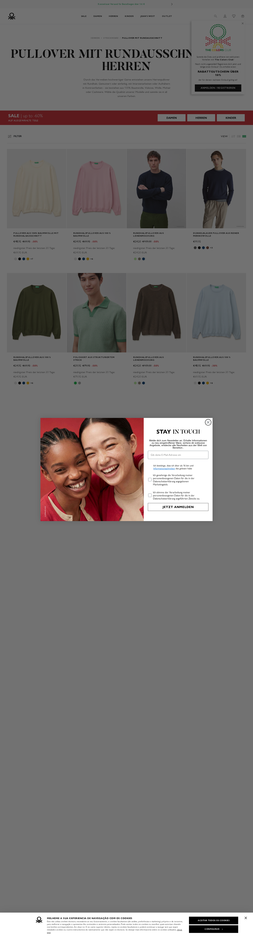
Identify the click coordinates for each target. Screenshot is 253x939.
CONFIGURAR (212, 929)
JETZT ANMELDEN (178, 507)
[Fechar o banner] (246, 918)
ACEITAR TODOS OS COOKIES (213, 920)
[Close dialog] (208, 422)
